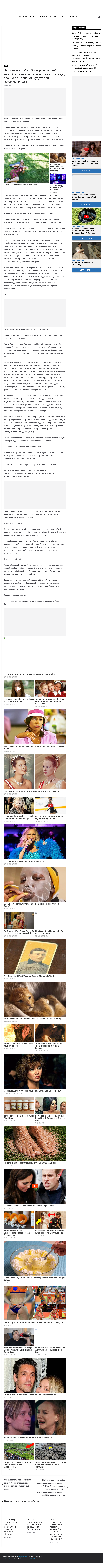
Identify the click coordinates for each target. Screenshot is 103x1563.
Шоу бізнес (74, 17)
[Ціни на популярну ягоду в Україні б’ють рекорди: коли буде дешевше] (35, 1507)
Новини (43, 17)
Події (33, 17)
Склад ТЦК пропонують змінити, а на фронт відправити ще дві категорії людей (86, 36)
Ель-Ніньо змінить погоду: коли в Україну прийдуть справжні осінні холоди (86, 46)
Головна (22, 17)
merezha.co (17, 86)
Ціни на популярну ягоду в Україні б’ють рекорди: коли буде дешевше (35, 1524)
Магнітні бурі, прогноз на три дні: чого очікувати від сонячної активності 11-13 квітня (11, 1526)
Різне (62, 17)
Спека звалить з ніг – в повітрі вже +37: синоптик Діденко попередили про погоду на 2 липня (17, 1484)
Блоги (53, 17)
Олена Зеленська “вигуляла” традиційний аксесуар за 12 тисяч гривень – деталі (84, 68)
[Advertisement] (35, 102)
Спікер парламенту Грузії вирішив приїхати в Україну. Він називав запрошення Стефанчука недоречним (56, 1529)
